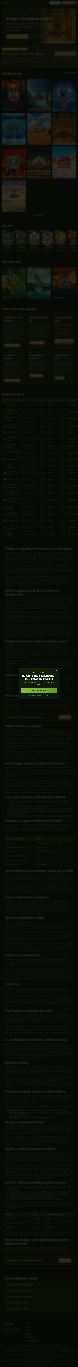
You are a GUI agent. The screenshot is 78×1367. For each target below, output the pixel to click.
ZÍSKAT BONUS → (39, 691)
